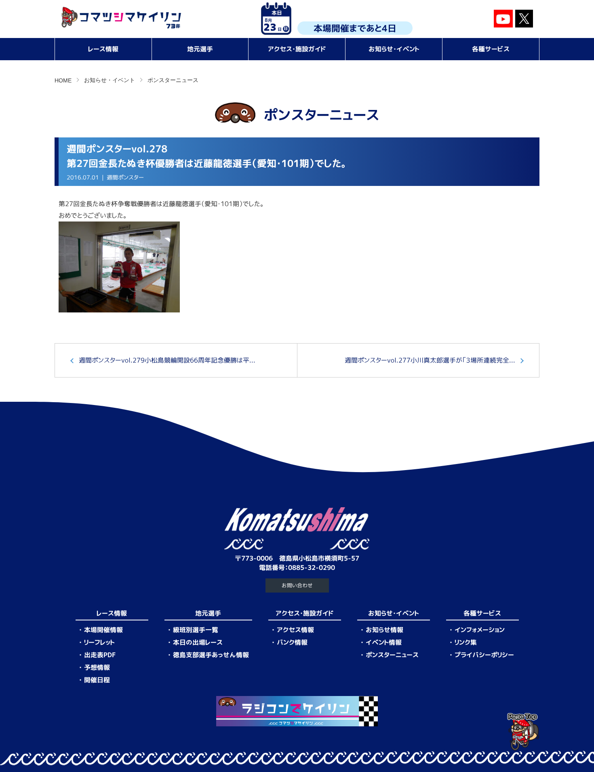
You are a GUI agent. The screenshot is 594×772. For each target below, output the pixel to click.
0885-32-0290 (311, 567)
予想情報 (97, 667)
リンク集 (466, 642)
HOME (63, 80)
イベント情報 (384, 642)
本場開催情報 (103, 629)
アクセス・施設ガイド (297, 48)
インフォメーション (480, 629)
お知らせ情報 (384, 629)
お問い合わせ (297, 585)
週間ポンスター (125, 177)
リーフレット (99, 642)
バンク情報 (292, 642)
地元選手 (200, 48)
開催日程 (97, 679)
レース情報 (103, 48)
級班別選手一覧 (195, 629)
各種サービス (491, 48)
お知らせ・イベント (394, 48)
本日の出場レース (198, 642)
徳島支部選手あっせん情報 (211, 654)
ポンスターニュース (172, 80)
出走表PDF (100, 654)
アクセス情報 (295, 629)
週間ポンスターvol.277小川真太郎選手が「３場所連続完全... (430, 360)
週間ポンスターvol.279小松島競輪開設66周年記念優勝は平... (167, 360)
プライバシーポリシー (484, 654)
